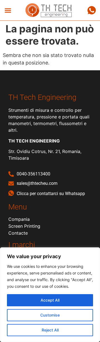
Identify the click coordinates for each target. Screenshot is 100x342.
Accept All (50, 300)
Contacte (18, 233)
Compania (19, 219)
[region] (50, 294)
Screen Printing (24, 226)
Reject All (50, 330)
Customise (50, 315)
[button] (8, 10)
